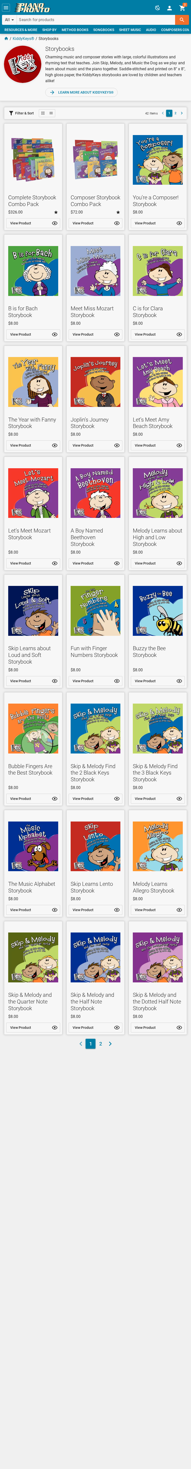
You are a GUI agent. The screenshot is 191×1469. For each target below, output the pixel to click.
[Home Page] (6, 38)
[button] (6, 8)
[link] (32, 7)
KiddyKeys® (23, 38)
